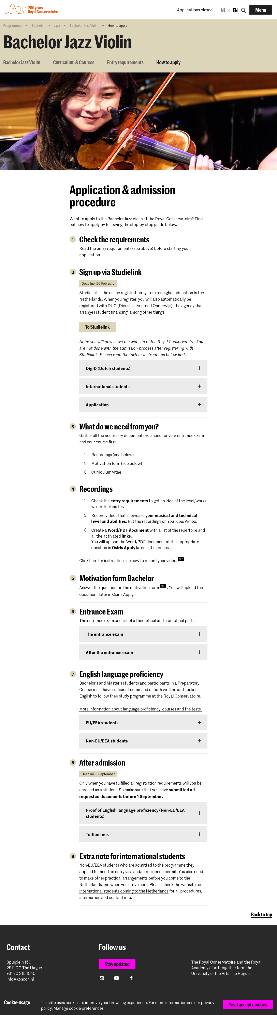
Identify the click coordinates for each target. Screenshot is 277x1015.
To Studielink (97, 327)
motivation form (144, 587)
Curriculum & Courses (73, 62)
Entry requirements (125, 62)
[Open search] (243, 9)
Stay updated (117, 964)
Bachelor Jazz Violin (83, 25)
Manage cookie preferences (79, 1008)
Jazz (57, 25)
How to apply (168, 62)
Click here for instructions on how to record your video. (128, 560)
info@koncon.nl (20, 979)
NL (223, 10)
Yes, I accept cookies (248, 1004)
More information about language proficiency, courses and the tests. (140, 708)
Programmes (12, 25)
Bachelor (38, 25)
